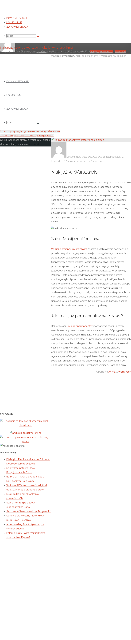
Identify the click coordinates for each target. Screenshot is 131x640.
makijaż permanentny (78, 161)
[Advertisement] (65, 105)
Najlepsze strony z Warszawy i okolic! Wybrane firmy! (36, 47)
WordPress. (124, 371)
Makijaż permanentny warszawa (69, 249)
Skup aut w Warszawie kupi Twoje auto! (28, 511)
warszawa (97, 161)
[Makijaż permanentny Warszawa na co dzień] (77, 139)
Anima (112, 371)
